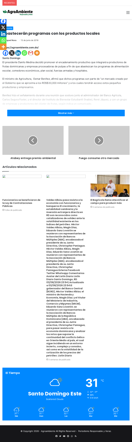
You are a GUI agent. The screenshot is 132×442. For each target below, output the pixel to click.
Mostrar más (65, 113)
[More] (37, 53)
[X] (12, 53)
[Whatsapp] (24, 53)
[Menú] (128, 13)
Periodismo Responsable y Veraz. (95, 431)
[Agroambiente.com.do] (17, 12)
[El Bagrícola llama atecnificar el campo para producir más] (110, 186)
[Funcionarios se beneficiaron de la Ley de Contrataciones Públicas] (22, 186)
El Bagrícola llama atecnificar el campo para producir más (109, 201)
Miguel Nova (10, 40)
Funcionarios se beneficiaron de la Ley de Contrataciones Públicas (21, 203)
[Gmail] (30, 53)
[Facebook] (5, 53)
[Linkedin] (18, 53)
